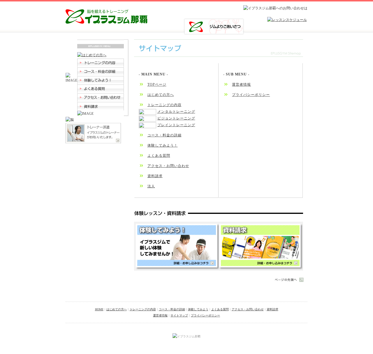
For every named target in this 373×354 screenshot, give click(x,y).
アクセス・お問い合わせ (168, 166)
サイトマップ (179, 315)
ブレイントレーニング (176, 125)
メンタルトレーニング (176, 112)
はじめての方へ (160, 95)
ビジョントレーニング (176, 118)
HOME (99, 309)
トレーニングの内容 (164, 105)
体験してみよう (198, 309)
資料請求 (155, 176)
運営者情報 (241, 84)
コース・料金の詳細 (164, 135)
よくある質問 (158, 156)
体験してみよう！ (162, 145)
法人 (151, 186)
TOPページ (156, 84)
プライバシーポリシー (251, 95)
